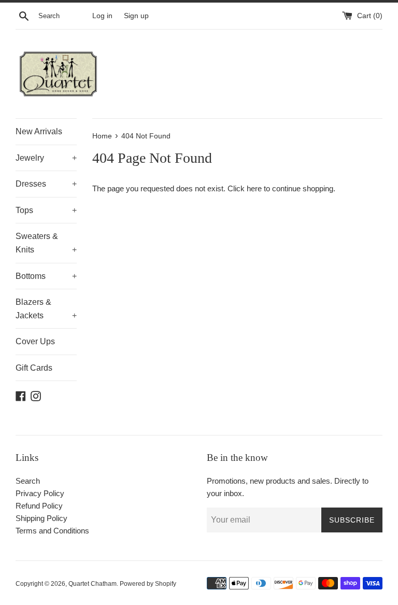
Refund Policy (39, 505)
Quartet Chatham (92, 583)
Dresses (46, 183)
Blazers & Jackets (46, 309)
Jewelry (46, 157)
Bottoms (46, 276)
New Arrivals (39, 131)
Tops (46, 210)
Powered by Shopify (148, 583)
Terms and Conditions (52, 530)
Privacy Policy (40, 493)
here (254, 188)
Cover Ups (35, 341)
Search (28, 480)
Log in (102, 16)
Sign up (136, 16)
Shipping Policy (41, 518)
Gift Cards (34, 367)
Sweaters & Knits (46, 243)
